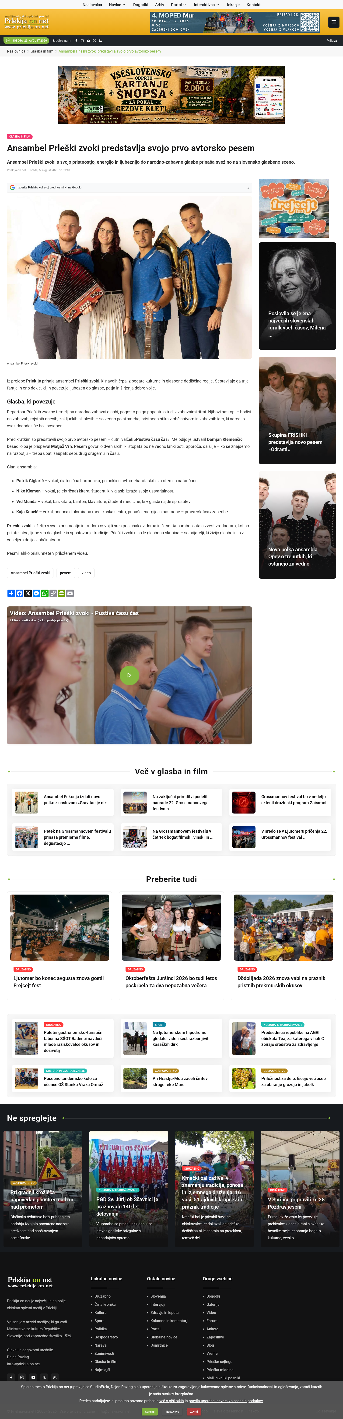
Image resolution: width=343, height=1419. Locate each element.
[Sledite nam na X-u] (94, 40)
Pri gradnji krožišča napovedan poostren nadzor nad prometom (42, 1199)
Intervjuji (157, 1304)
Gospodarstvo (106, 1337)
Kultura (100, 1312)
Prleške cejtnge (219, 1361)
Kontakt (254, 4)
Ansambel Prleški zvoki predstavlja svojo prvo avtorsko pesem (110, 51)
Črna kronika (105, 1304)
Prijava (332, 40)
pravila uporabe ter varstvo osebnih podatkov (226, 1401)
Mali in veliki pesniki (223, 1378)
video (86, 573)
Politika (100, 1329)
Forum (211, 1321)
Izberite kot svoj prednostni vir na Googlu (49, 187)
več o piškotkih (171, 1401)
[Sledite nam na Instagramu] (82, 40)
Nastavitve (172, 1411)
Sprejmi (149, 1411)
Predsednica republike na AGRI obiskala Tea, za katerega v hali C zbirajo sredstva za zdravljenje (292, 1038)
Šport (99, 1321)
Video (211, 1312)
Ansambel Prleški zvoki (30, 573)
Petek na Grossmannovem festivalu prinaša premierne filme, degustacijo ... (77, 837)
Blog (210, 1345)
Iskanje (233, 4)
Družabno (102, 1296)
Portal (176, 4)
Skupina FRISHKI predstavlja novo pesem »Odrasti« (295, 442)
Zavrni (194, 1411)
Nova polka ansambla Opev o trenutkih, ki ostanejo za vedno (293, 557)
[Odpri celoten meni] (334, 22)
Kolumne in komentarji (169, 1321)
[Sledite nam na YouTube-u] (88, 40)
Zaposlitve (215, 1337)
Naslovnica (92, 4)
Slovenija (158, 1296)
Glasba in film (42, 51)
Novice (115, 4)
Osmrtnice (159, 1345)
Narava (100, 1345)
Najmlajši (102, 1370)
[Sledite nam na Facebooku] (76, 40)
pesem (65, 573)
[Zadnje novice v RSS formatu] (100, 40)
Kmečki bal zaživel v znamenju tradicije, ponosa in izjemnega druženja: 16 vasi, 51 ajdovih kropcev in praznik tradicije (212, 1192)
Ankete (212, 1329)
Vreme (212, 1353)
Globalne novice (163, 1337)
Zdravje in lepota (164, 1312)
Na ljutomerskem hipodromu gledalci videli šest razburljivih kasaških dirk (181, 1038)
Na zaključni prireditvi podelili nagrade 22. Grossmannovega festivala (181, 802)
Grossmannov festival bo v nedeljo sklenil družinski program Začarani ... (293, 802)
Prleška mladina (220, 1370)
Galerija (213, 1304)
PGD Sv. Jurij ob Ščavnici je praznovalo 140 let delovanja (127, 1206)
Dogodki (140, 4)
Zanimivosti (104, 1353)
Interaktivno (204, 4)
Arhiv (159, 4)
